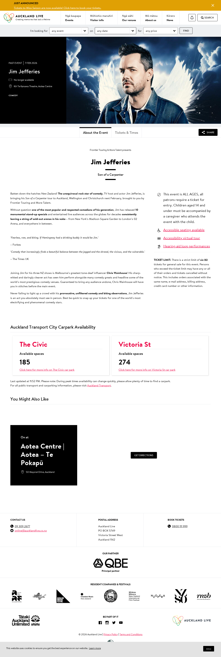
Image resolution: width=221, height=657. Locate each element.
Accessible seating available (184, 229)
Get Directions (143, 455)
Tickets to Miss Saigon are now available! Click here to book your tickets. (57, 7)
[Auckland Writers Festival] (63, 596)
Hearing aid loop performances (186, 246)
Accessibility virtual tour (181, 238)
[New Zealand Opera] (158, 596)
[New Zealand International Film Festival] (134, 596)
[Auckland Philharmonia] (39, 596)
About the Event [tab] (95, 132)
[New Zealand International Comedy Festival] (110, 596)
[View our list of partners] (110, 563)
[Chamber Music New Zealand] (87, 596)
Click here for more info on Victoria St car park (147, 369)
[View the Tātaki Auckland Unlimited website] (25, 620)
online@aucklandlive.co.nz (31, 530)
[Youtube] (121, 623)
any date (102, 30)
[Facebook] (100, 623)
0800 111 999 (180, 526)
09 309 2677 (22, 526)
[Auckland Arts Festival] (16, 596)
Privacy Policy (110, 634)
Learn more (95, 648)
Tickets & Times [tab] (126, 132)
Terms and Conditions (130, 634)
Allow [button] (208, 649)
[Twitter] (114, 623)
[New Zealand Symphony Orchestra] (181, 596)
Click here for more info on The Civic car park (47, 369)
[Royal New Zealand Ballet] (204, 596)
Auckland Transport (99, 385)
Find (186, 30)
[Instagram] (107, 623)
